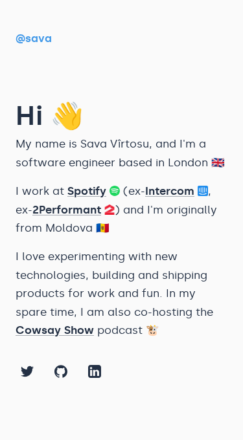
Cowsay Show (55, 330)
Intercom (169, 190)
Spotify (86, 190)
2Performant (66, 209)
